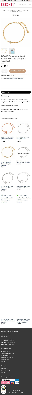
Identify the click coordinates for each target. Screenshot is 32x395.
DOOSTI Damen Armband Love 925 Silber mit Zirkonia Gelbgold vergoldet (8, 163)
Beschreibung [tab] (6, 92)
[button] (20, 4)
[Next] (28, 32)
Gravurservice (5, 359)
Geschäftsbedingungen (7, 353)
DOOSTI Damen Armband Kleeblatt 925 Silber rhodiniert (8, 188)
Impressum (4, 368)
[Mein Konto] (23, 4)
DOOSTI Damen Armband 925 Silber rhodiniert (23, 187)
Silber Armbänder (16, 12)
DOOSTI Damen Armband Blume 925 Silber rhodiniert (23, 138)
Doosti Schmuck (11, 78)
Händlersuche (5, 362)
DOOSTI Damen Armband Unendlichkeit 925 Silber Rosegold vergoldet (23, 321)
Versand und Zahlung (7, 357)
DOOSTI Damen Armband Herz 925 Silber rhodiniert (23, 161)
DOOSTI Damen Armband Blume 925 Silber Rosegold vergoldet (8, 321)
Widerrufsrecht (5, 351)
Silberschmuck (22, 10)
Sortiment (12, 10)
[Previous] (3, 32)
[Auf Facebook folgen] (25, 4)
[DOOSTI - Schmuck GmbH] (8, 4)
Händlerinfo (4, 373)
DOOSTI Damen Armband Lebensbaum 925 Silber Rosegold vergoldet (8, 138)
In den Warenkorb (17, 71)
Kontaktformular (6, 370)
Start (4, 10)
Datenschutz (4, 355)
